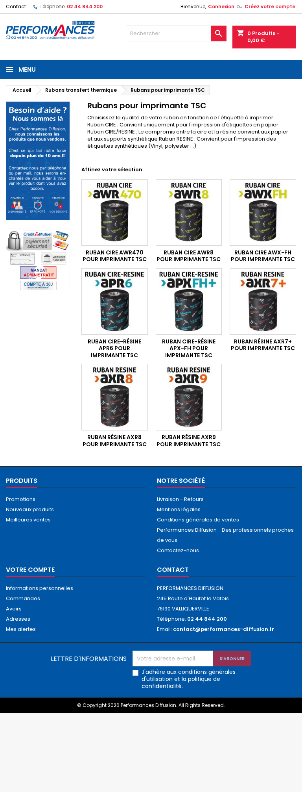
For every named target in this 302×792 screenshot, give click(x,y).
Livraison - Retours (180, 499)
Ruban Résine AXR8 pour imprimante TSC (115, 440)
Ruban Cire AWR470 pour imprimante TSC (115, 256)
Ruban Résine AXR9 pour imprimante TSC (189, 440)
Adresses (18, 619)
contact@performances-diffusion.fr (223, 629)
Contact (16, 6)
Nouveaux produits (30, 509)
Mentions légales (179, 509)
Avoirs (14, 608)
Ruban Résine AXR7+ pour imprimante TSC (263, 345)
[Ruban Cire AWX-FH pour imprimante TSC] (263, 212)
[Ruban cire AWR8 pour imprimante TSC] (189, 212)
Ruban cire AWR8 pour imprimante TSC (189, 256)
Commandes (23, 598)
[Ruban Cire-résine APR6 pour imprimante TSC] (114, 301)
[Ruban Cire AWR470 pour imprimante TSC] (114, 212)
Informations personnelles (39, 588)
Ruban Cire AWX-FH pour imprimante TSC (263, 256)
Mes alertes (21, 629)
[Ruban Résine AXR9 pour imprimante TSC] (189, 397)
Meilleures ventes (28, 519)
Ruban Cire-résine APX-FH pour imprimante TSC (188, 348)
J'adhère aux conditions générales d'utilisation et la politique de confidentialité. (189, 679)
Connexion (221, 6)
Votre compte (30, 569)
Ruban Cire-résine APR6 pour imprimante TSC (114, 348)
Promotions (20, 499)
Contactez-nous (178, 550)
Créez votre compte (270, 6)
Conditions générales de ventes (198, 519)
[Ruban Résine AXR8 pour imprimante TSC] (114, 397)
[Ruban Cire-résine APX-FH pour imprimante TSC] (189, 301)
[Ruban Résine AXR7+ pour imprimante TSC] (263, 301)
